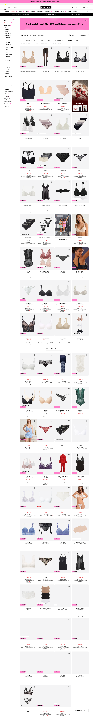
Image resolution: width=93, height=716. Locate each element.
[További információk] (28, 78)
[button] (73, 35)
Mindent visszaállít (57, 43)
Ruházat (24, 33)
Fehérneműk (30, 33)
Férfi (9, 7)
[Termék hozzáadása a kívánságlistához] (34, 48)
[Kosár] (88, 7)
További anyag (38, 33)
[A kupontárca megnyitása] (72, 7)
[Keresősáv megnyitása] (87, 11)
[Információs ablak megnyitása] (88, 1)
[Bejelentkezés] (76, 7)
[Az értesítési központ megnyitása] (80, 7)
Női (5, 7)
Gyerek (15, 7)
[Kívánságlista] (84, 7)
